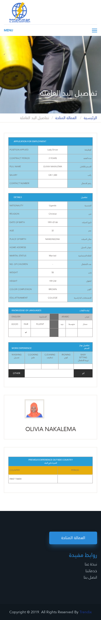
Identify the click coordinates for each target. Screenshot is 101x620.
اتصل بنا (90, 577)
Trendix (86, 612)
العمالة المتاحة (66, 117)
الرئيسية (90, 117)
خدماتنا (91, 571)
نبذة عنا (91, 564)
